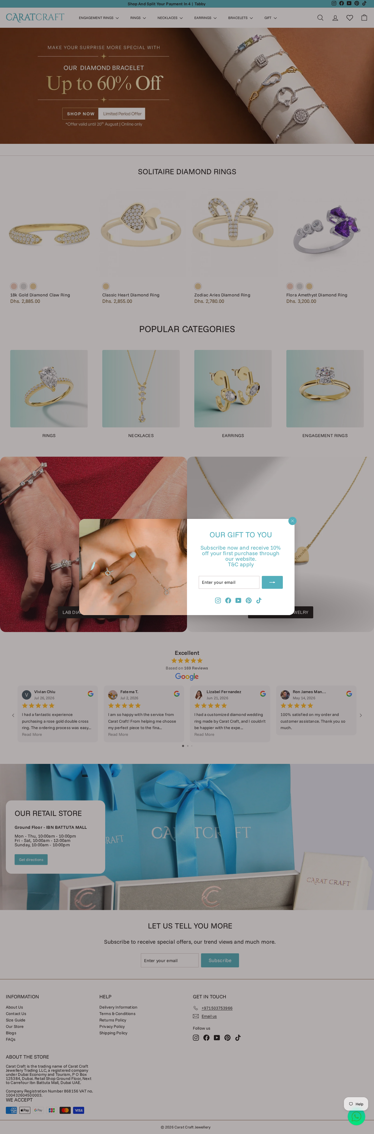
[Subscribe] (272, 582)
